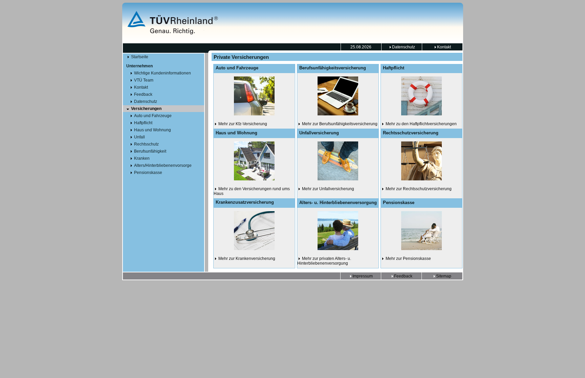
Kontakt (443, 47)
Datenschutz (403, 47)
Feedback (402, 276)
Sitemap (443, 276)
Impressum (362, 276)
